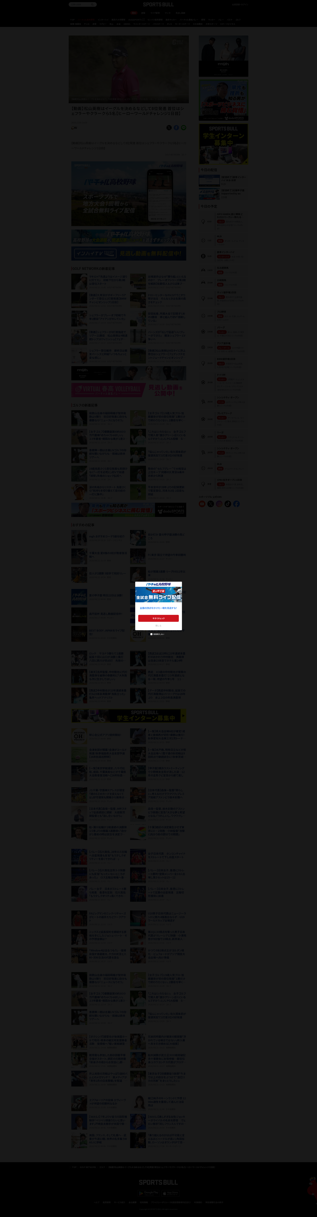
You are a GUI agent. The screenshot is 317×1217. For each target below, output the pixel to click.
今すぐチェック (159, 618)
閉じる (158, 625)
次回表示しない (158, 634)
